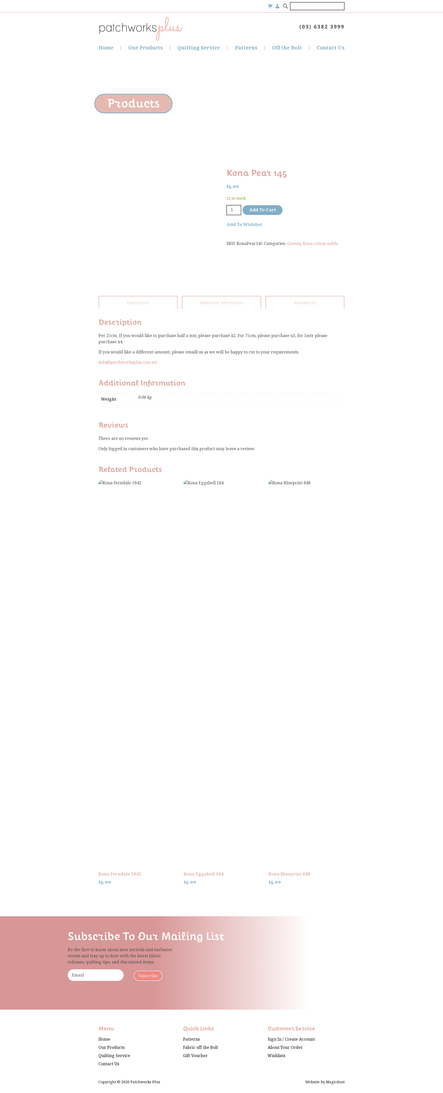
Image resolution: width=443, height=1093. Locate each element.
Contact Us (331, 47)
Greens (294, 243)
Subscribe (148, 975)
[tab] (138, 302)
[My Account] (277, 6)
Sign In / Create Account (291, 1039)
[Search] (286, 6)
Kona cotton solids (320, 243)
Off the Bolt (287, 47)
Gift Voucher (195, 1055)
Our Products (145, 47)
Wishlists (276, 1055)
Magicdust (335, 1082)
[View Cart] (270, 6)
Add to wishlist (244, 225)
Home (106, 47)
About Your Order (285, 1047)
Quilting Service (198, 47)
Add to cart (262, 209)
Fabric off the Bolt (200, 1047)
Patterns (246, 47)
